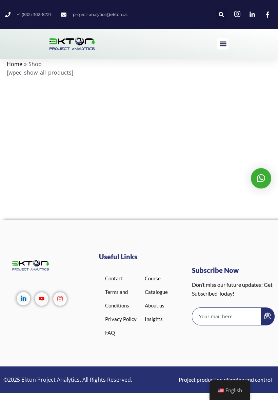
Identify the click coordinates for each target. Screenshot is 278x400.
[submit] (268, 316)
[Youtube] (41, 299)
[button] (221, 14)
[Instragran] (60, 299)
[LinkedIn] (23, 298)
